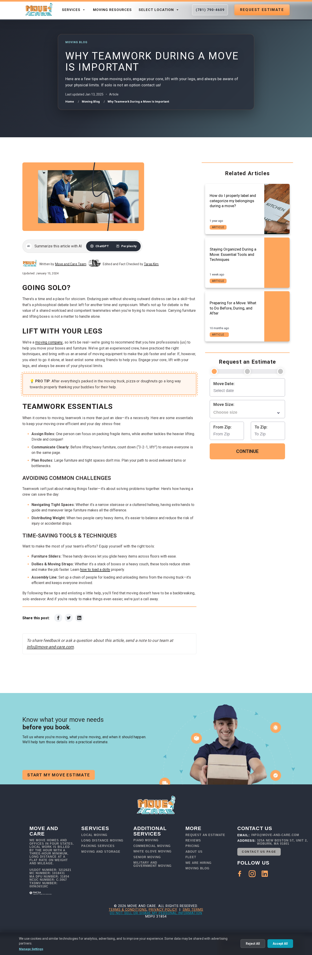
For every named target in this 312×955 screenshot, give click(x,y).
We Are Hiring (198, 863)
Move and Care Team (71, 264)
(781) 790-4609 (210, 10)
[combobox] (247, 412)
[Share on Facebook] (58, 618)
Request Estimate (262, 10)
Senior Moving (147, 857)
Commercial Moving (152, 846)
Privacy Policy (163, 910)
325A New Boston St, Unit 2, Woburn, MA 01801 (282, 842)
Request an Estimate (205, 835)
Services (71, 10)
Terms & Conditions (128, 910)
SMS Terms (193, 910)
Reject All (253, 943)
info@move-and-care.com (50, 647)
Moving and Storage (100, 851)
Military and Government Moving (152, 864)
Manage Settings (31, 949)
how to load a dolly (95, 569)
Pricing (192, 846)
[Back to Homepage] (38, 9)
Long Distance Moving (102, 840)
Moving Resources (112, 10)
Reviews (193, 840)
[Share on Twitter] (69, 618)
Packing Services (97, 846)
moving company (49, 342)
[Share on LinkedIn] (79, 618)
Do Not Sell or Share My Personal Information (156, 913)
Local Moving (94, 835)
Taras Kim (151, 264)
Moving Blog (197, 868)
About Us (194, 851)
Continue (247, 451)
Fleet (190, 857)
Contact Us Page (259, 851)
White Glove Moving (152, 851)
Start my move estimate (58, 774)
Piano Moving (146, 840)
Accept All (280, 943)
